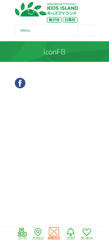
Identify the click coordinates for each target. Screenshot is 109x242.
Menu (25, 30)
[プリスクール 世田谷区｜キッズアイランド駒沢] (46, 12)
